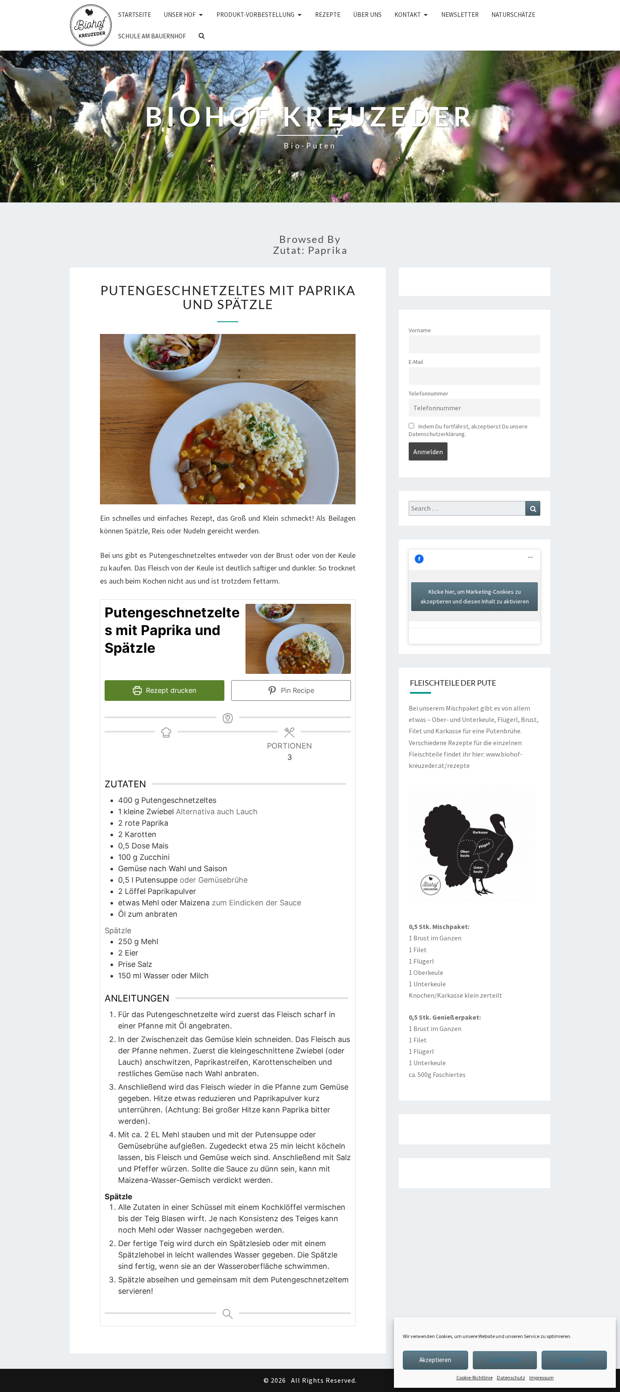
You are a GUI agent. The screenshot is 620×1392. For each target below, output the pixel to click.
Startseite (134, 15)
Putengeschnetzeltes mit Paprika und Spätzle (228, 297)
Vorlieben (574, 1360)
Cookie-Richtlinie (474, 1377)
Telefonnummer (428, 393)
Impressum (541, 1377)
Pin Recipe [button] (296, 690)
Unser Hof (180, 15)
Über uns (367, 15)
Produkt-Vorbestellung (255, 15)
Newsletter (460, 15)
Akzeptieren (435, 1360)
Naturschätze (513, 15)
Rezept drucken (170, 690)
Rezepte (327, 15)
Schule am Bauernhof (152, 36)
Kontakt (407, 15)
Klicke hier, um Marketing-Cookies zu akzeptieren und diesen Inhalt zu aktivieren (475, 596)
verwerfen (505, 1360)
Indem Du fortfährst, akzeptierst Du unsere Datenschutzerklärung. (468, 430)
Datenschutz (511, 1377)
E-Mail (416, 362)
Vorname (420, 330)
